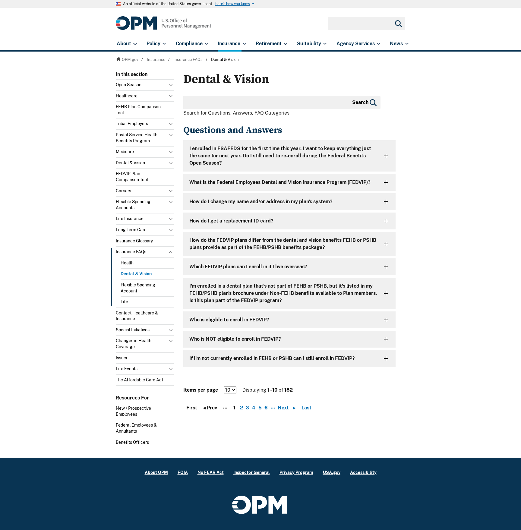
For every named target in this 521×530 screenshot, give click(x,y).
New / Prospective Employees (133, 411)
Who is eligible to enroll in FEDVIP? (229, 320)
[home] (163, 26)
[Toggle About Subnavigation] (135, 43)
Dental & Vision (130, 162)
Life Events (126, 368)
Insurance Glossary (134, 240)
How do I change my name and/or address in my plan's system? (261, 201)
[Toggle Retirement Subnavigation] (285, 43)
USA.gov (331, 472)
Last (306, 408)
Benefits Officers (132, 442)
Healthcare (126, 95)
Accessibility (363, 472)
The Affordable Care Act (139, 379)
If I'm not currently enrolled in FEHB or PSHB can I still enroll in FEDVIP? (272, 358)
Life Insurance (130, 218)
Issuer (122, 357)
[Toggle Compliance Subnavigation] (206, 43)
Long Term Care (131, 229)
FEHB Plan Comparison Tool (138, 109)
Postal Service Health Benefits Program (136, 137)
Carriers (123, 190)
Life (124, 301)
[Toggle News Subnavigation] (407, 43)
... (273, 407)
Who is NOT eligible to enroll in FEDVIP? (235, 339)
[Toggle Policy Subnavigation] (164, 43)
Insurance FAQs (131, 251)
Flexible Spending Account (138, 287)
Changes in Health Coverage (133, 343)
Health (127, 262)
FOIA (183, 472)
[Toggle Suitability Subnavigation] (325, 43)
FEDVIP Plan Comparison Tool (132, 176)
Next (286, 408)
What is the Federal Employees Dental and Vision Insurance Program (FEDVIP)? (280, 182)
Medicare (125, 151)
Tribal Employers (132, 123)
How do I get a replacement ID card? (231, 221)
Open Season (128, 84)
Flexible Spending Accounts (133, 204)
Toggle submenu (171, 86)
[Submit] (398, 23)
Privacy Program (296, 472)
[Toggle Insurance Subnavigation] (244, 43)
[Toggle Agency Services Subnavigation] (378, 43)
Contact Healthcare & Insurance (137, 316)
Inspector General (251, 472)
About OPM (156, 472)
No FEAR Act (210, 472)
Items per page (200, 390)
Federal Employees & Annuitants (136, 428)
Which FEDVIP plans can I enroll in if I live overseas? (248, 267)
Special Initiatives (133, 329)
